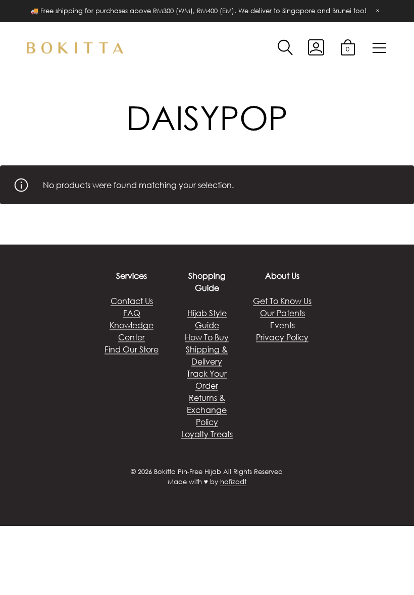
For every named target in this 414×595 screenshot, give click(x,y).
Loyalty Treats (207, 434)
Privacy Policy (282, 337)
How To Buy (207, 337)
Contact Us (132, 300)
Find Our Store (132, 349)
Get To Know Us (282, 300)
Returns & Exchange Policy (207, 409)
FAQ (131, 313)
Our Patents (282, 313)
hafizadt (233, 482)
